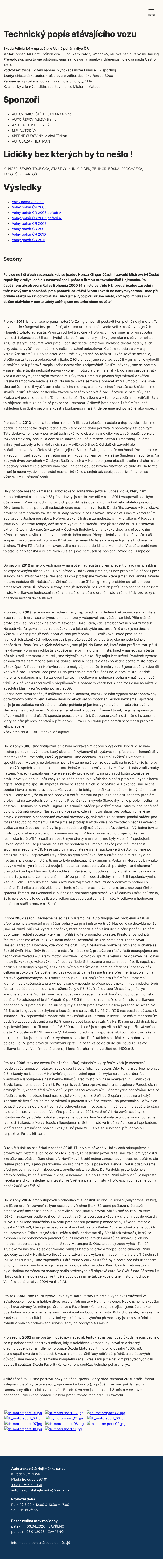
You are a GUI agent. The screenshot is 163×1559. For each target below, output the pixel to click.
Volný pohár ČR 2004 (28, 202)
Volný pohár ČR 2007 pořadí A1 (37, 218)
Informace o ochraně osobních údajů (40, 1543)
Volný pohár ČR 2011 (28, 240)
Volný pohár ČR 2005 (29, 207)
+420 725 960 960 (26, 1485)
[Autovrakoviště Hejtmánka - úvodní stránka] (35, 11)
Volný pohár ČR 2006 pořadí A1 (37, 213)
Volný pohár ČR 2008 (29, 223)
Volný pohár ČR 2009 (29, 229)
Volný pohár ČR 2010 (29, 234)
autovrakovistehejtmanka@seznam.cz (41, 1490)
